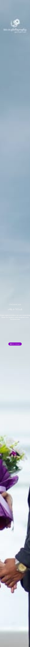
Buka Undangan (16, 344)
